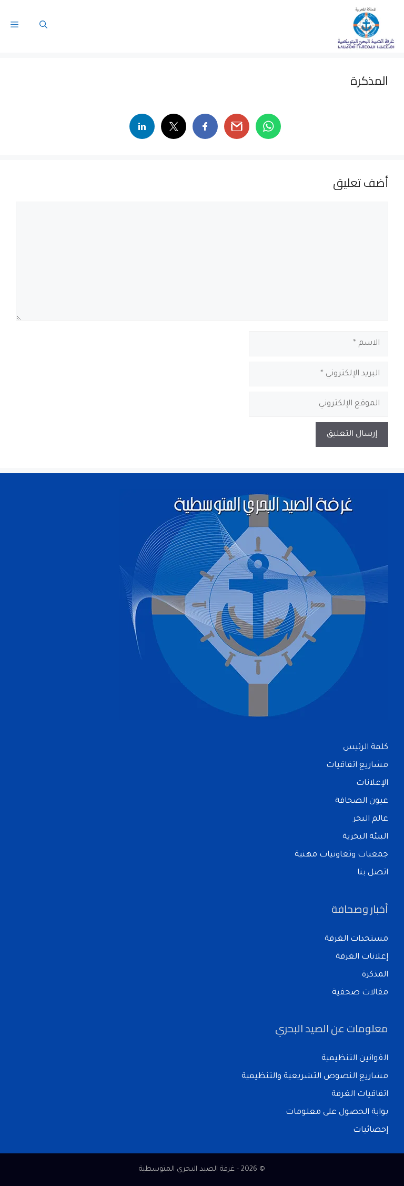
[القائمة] (14, 26)
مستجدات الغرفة (356, 939)
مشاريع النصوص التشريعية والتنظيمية (314, 1076)
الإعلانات (372, 783)
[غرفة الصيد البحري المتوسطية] (367, 26)
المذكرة (375, 975)
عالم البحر (370, 819)
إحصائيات (370, 1130)
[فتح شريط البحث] (43, 26)
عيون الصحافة (361, 801)
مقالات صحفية (360, 993)
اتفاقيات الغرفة (359, 1094)
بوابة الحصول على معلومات (337, 1112)
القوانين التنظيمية (354, 1058)
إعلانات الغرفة (362, 957)
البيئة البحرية (365, 837)
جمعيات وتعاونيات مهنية (341, 855)
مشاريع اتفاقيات (357, 765)
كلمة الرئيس (365, 747)
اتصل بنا (372, 873)
